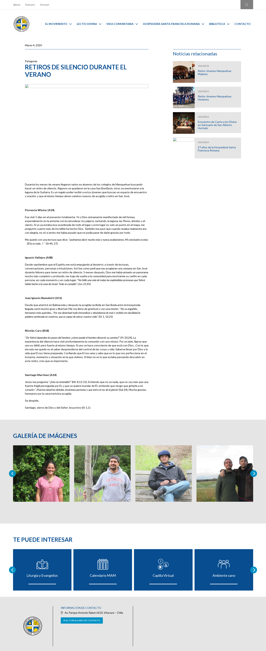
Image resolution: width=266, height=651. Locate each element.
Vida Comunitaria (120, 23)
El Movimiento (56, 23)
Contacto (242, 23)
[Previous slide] (12, 473)
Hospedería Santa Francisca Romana (171, 23)
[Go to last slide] (12, 569)
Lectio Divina (87, 23)
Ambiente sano (223, 575)
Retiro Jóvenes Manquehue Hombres (214, 98)
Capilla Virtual (163, 575)
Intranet (44, 4)
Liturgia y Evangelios (42, 575)
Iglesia (16, 4)
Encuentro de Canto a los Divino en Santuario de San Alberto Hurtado (217, 125)
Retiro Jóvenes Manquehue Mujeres (214, 72)
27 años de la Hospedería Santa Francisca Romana (217, 149)
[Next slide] (253, 473)
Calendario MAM (103, 575)
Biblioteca (217, 23)
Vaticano (30, 4)
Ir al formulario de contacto (81, 620)
